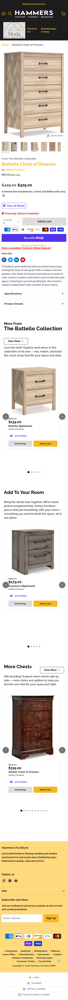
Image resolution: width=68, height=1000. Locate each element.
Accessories (43, 954)
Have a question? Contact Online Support (26, 248)
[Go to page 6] (35, 810)
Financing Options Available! (21, 213)
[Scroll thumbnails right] (63, 147)
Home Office (9, 954)
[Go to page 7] (38, 810)
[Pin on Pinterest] (22, 259)
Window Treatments (22, 958)
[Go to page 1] (28, 472)
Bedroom (26, 951)
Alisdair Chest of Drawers (23, 771)
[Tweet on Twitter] (10, 259)
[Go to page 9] (44, 810)
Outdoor (57, 954)
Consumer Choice (26, 961)
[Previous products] (6, 416)
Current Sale (44, 961)
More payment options (34, 245)
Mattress (55, 951)
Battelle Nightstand (20, 426)
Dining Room (40, 951)
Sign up (51, 918)
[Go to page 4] (37, 472)
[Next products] (62, 416)
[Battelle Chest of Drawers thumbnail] (6, 147)
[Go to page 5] (39, 472)
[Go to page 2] (31, 472)
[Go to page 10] (46, 810)
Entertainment (26, 954)
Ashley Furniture (15, 169)
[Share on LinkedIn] (16, 259)
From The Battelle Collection (19, 158)
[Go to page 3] (34, 472)
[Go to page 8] (41, 810)
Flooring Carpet (44, 958)
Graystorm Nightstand (21, 586)
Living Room (11, 951)
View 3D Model (15, 205)
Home (5, 45)
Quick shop (20, 443)
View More (14, 341)
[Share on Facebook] (4, 259)
